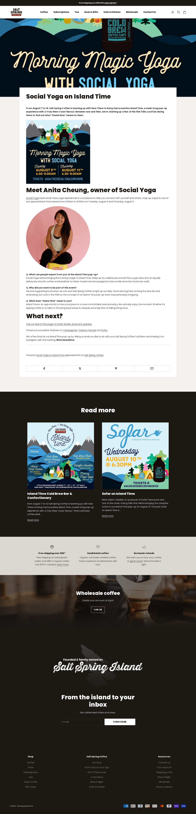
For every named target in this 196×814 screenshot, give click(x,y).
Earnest (92, 330)
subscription (110, 3)
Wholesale (132, 12)
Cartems (82, 330)
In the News (97, 777)
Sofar (104, 330)
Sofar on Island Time (118, 493)
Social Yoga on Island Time (50, 355)
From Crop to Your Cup (97, 767)
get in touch (136, 561)
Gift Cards (30, 786)
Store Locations (164, 786)
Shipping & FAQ (164, 772)
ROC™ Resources (97, 772)
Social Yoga (32, 198)
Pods (30, 767)
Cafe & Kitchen (112, 12)
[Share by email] (152, 368)
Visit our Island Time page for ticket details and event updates (59, 324)
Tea (77, 12)
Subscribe (120, 721)
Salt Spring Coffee (93, 355)
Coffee (44, 12)
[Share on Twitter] (80, 368)
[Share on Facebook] (44, 368)
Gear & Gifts (91, 12)
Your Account (164, 767)
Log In (98, 609)
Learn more (63, 564)
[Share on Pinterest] (116, 368)
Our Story (97, 762)
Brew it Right (97, 781)
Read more (33, 520)
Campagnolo (70, 330)
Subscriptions (61, 12)
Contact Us (149, 12)
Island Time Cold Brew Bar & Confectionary (49, 495)
